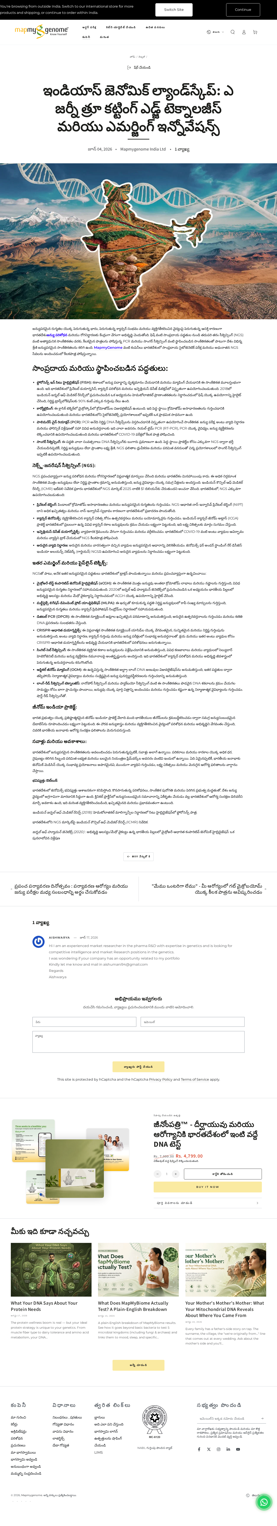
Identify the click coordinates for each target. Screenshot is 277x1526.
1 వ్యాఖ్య (182, 149)
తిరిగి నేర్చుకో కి (141, 856)
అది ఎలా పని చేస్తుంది (108, 1424)
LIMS (98, 1452)
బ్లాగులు (99, 1417)
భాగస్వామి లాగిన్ (106, 1431)
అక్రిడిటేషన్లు (19, 1431)
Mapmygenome (31, 1495)
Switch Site (174, 10)
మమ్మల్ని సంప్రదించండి (26, 1473)
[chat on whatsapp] (264, 1502)
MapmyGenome (108, 347)
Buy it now (207, 1187)
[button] (232, 32)
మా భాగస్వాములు (23, 1452)
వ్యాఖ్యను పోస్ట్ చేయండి (138, 1066)
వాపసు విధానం (63, 1431)
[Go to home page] (43, 32)
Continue (243, 10)
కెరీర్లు (14, 1424)
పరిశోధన (17, 1438)
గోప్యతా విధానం (63, 1424)
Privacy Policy (160, 1079)
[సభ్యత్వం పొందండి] (263, 1418)
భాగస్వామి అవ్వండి (24, 1459)
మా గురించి (18, 1417)
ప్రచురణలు (18, 1445)
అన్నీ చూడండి (138, 1365)
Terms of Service (195, 1079)
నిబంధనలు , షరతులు (67, 1417)
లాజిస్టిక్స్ (58, 1438)
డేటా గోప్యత (61, 1445)
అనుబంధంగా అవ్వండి (26, 1466)
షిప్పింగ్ (174, 1161)
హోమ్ (133, 56)
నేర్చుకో (141, 56)
